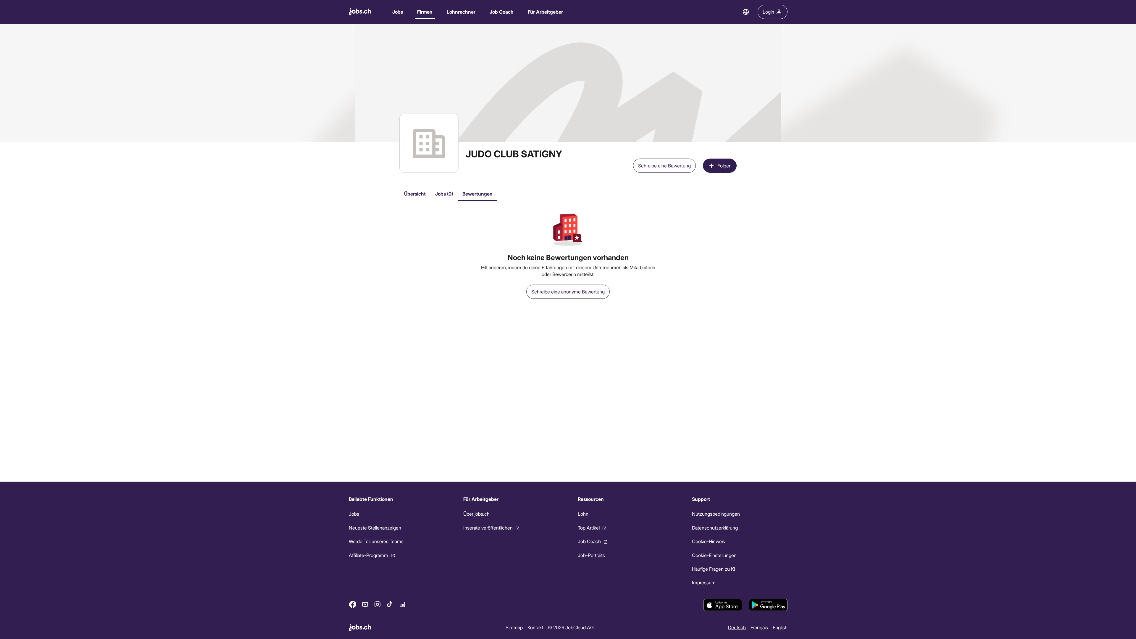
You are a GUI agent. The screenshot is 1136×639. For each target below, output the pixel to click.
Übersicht (415, 193)
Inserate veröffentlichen (487, 527)
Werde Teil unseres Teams (376, 541)
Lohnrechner (461, 11)
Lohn (582, 514)
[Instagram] (377, 604)
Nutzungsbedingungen (716, 514)
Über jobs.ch (476, 514)
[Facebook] (352, 604)
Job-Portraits (591, 555)
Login (768, 11)
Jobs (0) (444, 193)
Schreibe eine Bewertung (664, 165)
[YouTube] (365, 604)
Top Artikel (588, 527)
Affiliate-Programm (368, 555)
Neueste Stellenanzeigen (375, 527)
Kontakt (535, 627)
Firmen (425, 11)
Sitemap (513, 627)
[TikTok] (390, 604)
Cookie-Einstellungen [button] (714, 555)
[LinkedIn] (402, 604)
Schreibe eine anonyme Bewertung (568, 291)
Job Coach (502, 11)
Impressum (704, 582)
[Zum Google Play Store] (768, 605)
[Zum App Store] (722, 605)
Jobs (397, 11)
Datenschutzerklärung (715, 527)
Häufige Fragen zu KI (713, 569)
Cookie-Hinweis (708, 541)
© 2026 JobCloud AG (570, 627)
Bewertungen (477, 193)
